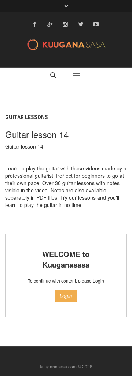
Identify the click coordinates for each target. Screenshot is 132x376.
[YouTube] (96, 24)
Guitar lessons (26, 117)
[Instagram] (65, 24)
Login (66, 296)
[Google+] (50, 24)
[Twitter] (80, 24)
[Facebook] (34, 24)
